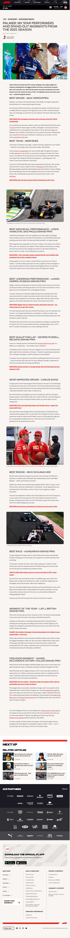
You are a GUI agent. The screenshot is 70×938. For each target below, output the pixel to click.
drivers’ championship (21, 151)
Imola (12, 127)
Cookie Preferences (31, 917)
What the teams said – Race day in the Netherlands (22, 774)
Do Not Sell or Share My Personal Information (33, 905)
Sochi (11, 290)
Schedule (17, 2)
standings (12, 176)
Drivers (47, 2)
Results (27, 2)
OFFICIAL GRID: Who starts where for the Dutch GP (55, 755)
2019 (53, 484)
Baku (53, 130)
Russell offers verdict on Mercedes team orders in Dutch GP (23, 765)
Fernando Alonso (49, 690)
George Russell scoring (27, 697)
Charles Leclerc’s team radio (49, 710)
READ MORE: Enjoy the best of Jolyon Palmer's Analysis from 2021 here (31, 180)
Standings (37, 2)
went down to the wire (21, 137)
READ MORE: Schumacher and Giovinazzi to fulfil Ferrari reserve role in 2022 (33, 506)
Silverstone (40, 167)
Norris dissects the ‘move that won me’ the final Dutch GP (23, 755)
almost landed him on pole (46, 343)
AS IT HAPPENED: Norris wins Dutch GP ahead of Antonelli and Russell (56, 775)
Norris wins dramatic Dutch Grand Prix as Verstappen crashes (55, 765)
